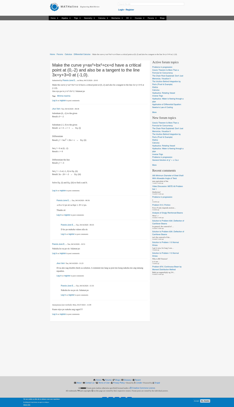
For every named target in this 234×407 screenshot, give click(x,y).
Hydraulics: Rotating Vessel (163, 93)
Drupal (157, 382)
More (154, 112)
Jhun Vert (56, 108)
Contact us (89, 382)
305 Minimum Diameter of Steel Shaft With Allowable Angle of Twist (168, 177)
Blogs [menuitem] (162, 18)
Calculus (68, 54)
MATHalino (70, 6)
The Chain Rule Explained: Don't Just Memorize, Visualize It (167, 77)
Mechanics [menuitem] (115, 18)
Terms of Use (103, 382)
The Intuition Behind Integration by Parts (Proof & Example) (166, 83)
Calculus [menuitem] (100, 18)
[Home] (55, 6)
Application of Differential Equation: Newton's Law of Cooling (166, 106)
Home (52, 54)
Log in (54, 100)
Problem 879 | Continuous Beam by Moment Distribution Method (167, 268)
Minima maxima (63, 95)
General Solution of (164, 159)
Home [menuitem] (52, 18)
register (63, 100)
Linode (139, 382)
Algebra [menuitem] (64, 18)
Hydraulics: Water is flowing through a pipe (167, 100)
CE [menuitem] (126, 18)
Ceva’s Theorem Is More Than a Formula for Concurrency (165, 71)
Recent (138, 379)
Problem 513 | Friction (161, 205)
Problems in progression (162, 67)
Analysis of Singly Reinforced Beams (167, 212)
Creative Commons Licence (143, 388)
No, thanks (205, 401)
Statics (155, 87)
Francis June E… (70, 80)
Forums (60, 54)
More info (26, 405)
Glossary (127, 379)
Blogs (117, 379)
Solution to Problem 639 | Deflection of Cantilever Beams (168, 222)
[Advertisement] (105, 35)
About (79, 382)
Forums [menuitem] (150, 18)
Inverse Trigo (157, 95)
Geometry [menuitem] (87, 18)
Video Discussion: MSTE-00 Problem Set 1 (167, 187)
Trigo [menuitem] (75, 18)
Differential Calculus (82, 54)
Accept (196, 401)
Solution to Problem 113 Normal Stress (165, 243)
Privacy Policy (119, 382)
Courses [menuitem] (137, 18)
